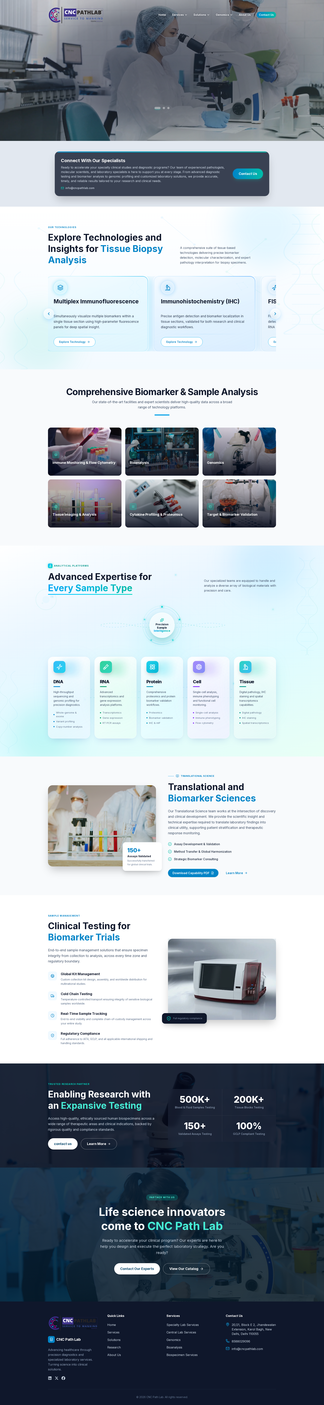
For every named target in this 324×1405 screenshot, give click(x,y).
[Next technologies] (275, 313)
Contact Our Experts (137, 1269)
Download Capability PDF (190, 873)
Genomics (222, 14)
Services (178, 14)
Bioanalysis (174, 1347)
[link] (93, 313)
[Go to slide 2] (162, 108)
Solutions (200, 14)
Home (162, 14)
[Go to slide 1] (155, 108)
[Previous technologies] (49, 313)
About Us (245, 14)
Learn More (234, 873)
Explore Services (162, 102)
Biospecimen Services (182, 1355)
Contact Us (266, 14)
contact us (63, 1144)
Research (114, 1347)
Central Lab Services (181, 1332)
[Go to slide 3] (168, 108)
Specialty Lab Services (182, 1325)
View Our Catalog (183, 1269)
